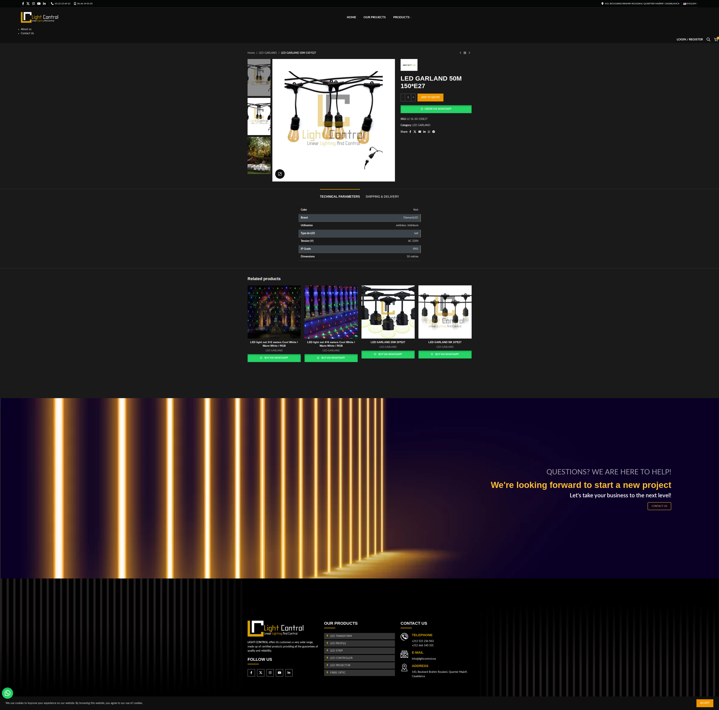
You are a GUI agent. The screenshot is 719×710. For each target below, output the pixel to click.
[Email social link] (419, 132)
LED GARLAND (268, 53)
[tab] (340, 194)
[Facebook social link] (23, 4)
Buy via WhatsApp (276, 358)
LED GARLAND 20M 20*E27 (388, 342)
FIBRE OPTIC (337, 672)
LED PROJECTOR (340, 665)
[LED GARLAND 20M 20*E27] (388, 312)
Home (251, 53)
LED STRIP (336, 651)
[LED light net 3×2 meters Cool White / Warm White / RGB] (274, 312)
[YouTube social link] (39, 4)
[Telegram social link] (433, 132)
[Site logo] (39, 17)
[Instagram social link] (33, 4)
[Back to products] (465, 53)
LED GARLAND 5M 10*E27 (444, 342)
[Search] (708, 39)
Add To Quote (430, 97)
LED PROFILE (338, 643)
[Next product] (469, 53)
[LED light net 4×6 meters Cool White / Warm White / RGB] (331, 312)
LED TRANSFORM (341, 636)
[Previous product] (460, 53)
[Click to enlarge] (280, 174)
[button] (436, 109)
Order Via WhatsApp (437, 109)
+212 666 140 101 (423, 645)
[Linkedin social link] (44, 4)
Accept (705, 703)
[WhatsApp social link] (429, 132)
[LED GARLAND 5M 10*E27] (445, 312)
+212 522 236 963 (423, 641)
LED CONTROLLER (341, 658)
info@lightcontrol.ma (424, 659)
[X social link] (28, 4)
